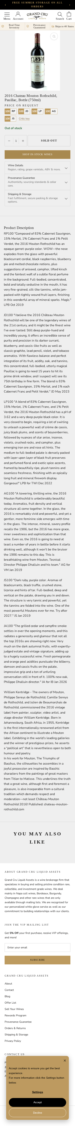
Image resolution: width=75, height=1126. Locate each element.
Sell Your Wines (14, 1009)
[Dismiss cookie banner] (64, 1061)
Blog (7, 996)
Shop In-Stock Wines (37, 154)
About (8, 983)
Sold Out (49, 140)
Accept (37, 1102)
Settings (37, 1092)
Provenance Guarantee (18, 1022)
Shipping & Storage (16, 1034)
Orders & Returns (15, 1028)
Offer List (10, 1003)
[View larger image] (54, 36)
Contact (9, 990)
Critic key (24, 118)
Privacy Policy (13, 1041)
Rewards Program (15, 1015)
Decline (37, 1112)
